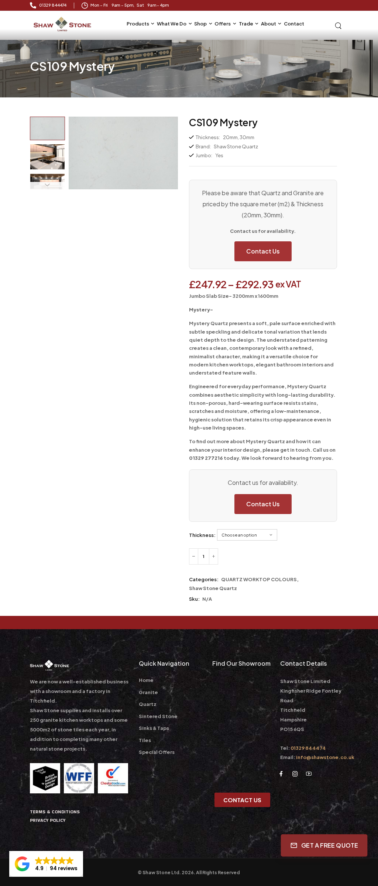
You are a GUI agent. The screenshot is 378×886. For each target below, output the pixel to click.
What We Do (171, 24)
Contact (294, 24)
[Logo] (63, 24)
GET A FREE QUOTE (330, 845)
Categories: (204, 579)
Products (138, 24)
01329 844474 (308, 748)
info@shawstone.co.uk (325, 757)
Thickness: (202, 535)
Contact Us (263, 251)
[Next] (47, 185)
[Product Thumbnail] (123, 153)
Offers (222, 24)
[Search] (339, 25)
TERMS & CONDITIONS (55, 812)
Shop (200, 24)
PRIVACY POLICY (47, 820)
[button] (46, 864)
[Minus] (193, 556)
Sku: (194, 599)
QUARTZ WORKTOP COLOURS (259, 579)
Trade (246, 24)
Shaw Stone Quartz (213, 588)
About (268, 24)
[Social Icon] (281, 774)
